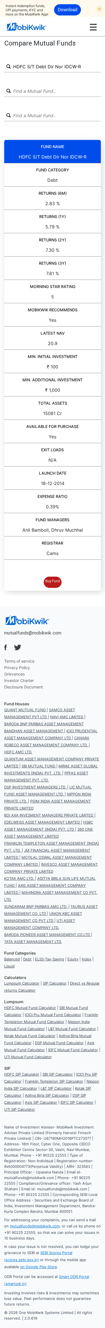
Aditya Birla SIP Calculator (47, 1095)
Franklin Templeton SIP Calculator (54, 1081)
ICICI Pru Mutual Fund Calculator (53, 1014)
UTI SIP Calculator (19, 1109)
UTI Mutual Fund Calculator (28, 1057)
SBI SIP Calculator (58, 1074)
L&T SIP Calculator (56, 1088)
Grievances (14, 674)
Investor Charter (19, 680)
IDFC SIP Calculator (77, 1102)
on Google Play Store (38, 1266)
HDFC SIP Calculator (21, 1074)
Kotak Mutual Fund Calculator (29, 1036)
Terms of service (19, 661)
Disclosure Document (23, 687)
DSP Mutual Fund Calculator (59, 1043)
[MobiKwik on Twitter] (17, 647)
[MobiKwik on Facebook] (5, 647)
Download (67, 9)
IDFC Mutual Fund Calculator (73, 1050)
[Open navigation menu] (93, 26)
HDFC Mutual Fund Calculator (30, 1007)
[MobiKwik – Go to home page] (34, 26)
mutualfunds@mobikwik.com (32, 633)
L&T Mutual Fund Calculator (72, 1028)
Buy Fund (52, 581)
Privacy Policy (17, 667)
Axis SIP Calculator (41, 1102)
